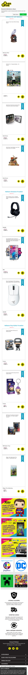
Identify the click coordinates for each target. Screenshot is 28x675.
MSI (4, 269)
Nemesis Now (6, 52)
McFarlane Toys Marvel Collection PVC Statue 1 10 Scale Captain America (12, 416)
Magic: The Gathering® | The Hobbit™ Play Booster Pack (11, 458)
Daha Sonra (15, 14)
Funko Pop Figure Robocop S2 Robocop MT (12, 331)
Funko (4, 361)
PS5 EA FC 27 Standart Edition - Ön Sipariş (12, 65)
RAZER (4, 227)
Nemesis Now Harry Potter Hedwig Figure (12, 22)
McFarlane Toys (6, 445)
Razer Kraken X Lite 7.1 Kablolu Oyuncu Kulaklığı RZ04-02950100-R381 (12, 197)
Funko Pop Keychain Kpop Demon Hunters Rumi (12, 373)
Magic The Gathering (8, 488)
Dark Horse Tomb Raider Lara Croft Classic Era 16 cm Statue (12, 148)
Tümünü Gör (11, 193)
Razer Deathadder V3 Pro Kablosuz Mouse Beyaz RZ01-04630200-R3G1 (13, 282)
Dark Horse (5, 135)
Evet (23, 14)
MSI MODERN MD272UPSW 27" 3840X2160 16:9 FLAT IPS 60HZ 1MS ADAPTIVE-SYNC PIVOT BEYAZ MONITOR (13, 240)
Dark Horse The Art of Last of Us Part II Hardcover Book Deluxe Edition (13, 105)
